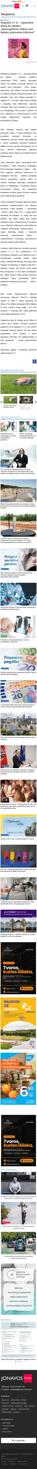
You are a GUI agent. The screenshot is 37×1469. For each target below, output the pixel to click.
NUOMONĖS (5, 1409)
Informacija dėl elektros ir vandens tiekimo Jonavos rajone (18, 1227)
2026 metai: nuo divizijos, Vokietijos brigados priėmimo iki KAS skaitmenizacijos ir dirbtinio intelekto (17, 772)
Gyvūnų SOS (22, 1464)
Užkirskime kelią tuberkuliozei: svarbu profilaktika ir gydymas (8, 437)
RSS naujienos (7, 1432)
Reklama (5, 1429)
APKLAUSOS (5, 1403)
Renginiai (5, 1464)
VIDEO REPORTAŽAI (23, 1409)
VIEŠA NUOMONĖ (7, 1412)
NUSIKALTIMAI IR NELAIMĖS (19, 1403)
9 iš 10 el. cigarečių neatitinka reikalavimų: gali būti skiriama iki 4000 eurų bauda (17, 870)
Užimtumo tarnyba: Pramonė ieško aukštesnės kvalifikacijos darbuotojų (18, 608)
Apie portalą (6, 1423)
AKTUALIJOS (5, 1400)
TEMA (25, 1406)
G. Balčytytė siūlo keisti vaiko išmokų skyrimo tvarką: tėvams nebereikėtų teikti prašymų (17, 706)
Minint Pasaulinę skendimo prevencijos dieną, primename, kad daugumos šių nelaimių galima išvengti (18, 506)
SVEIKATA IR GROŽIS (7, 1406)
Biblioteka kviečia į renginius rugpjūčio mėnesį (18, 1359)
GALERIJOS (16, 1412)
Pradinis (3, 1461)
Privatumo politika (8, 1426)
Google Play (20, 1440)
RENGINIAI (13, 1409)
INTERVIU (32, 1406)
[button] (15, 1361)
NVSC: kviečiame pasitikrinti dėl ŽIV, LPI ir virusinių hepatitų (28, 436)
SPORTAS (23, 1400)
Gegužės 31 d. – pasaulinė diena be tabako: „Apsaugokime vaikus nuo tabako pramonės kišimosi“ (17, 27)
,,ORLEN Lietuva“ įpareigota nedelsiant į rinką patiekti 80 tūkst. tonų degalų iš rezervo (17, 903)
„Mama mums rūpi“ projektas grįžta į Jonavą (17, 839)
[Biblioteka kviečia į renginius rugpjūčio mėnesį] (16, 1340)
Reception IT (13, 1459)
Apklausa (13, 1464)
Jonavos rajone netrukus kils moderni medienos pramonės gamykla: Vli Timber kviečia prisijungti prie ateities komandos (15, 540)
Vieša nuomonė (22, 1461)
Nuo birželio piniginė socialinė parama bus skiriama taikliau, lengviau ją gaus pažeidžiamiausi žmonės (16, 575)
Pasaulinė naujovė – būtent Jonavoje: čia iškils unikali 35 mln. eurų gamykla (17, 935)
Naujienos (12, 1461)
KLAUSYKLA (18, 1406)
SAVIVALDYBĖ (15, 1400)
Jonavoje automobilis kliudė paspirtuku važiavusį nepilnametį (18, 1257)
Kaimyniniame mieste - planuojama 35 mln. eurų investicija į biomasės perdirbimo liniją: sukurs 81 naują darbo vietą (18, 806)
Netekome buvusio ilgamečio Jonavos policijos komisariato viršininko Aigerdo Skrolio (18, 1197)
